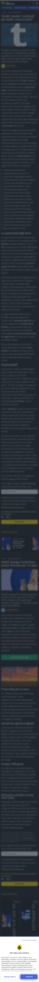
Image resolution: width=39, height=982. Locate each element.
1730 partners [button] (13, 957)
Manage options (10, 977)
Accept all (29, 977)
